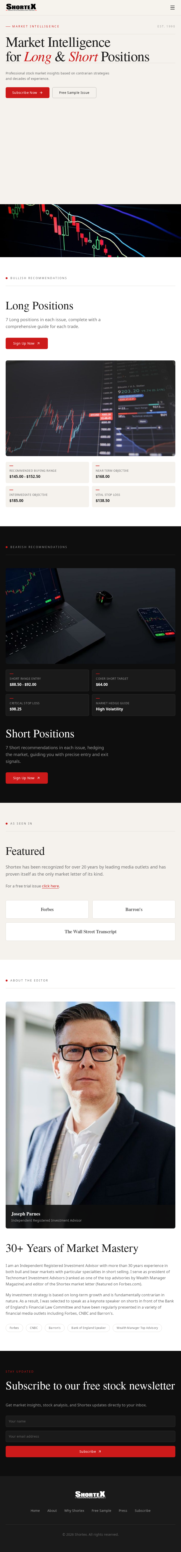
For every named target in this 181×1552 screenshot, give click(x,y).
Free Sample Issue (74, 92)
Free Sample (101, 1510)
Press (123, 1510)
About (52, 1510)
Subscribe (87, 1451)
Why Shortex (74, 1510)
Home (35, 1510)
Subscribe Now (24, 92)
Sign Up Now (24, 343)
